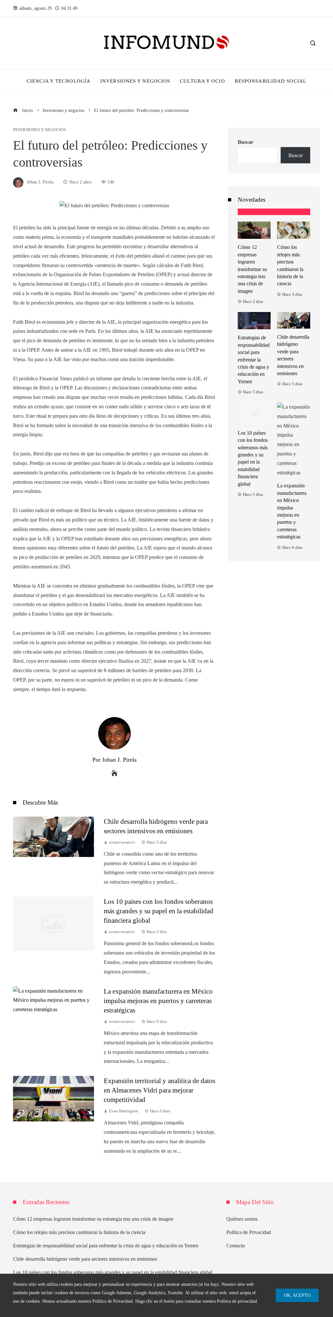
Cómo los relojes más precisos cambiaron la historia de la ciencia (79, 1232)
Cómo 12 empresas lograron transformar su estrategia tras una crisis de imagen (252, 268)
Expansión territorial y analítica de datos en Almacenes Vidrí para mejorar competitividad (159, 1090)
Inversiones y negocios (39, 130)
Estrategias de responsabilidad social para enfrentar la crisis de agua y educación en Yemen (254, 359)
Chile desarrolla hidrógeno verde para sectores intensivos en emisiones (85, 1259)
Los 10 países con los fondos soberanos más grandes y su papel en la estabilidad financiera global (158, 911)
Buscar (245, 142)
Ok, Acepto (297, 1295)
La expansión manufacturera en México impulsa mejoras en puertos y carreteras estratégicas (158, 1000)
